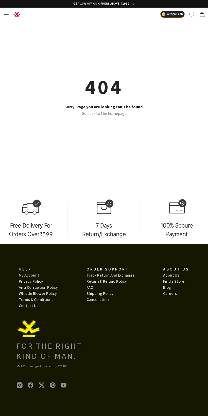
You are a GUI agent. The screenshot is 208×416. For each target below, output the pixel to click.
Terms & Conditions (36, 299)
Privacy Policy (31, 281)
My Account (29, 275)
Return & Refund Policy (106, 281)
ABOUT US (176, 269)
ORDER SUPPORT (107, 269)
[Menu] (6, 14)
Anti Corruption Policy (38, 287)
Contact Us (28, 306)
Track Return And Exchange (110, 275)
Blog (167, 287)
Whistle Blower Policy (38, 293)
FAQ (89, 287)
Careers (170, 293)
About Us (171, 275)
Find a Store (173, 281)
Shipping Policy (100, 293)
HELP (25, 269)
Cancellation (97, 299)
